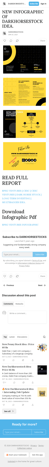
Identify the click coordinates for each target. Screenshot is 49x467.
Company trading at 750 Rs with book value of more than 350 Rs (16, 397)
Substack (12, 461)
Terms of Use (37, 260)
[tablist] (13, 303)
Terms (41, 445)
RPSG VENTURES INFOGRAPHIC (20, 224)
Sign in (43, 4)
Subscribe (34, 4)
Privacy (34, 445)
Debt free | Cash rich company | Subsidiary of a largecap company (17, 352)
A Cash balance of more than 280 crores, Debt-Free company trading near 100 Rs (18, 374)
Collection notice (24, 448)
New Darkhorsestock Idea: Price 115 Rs (16, 368)
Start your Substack (18, 455)
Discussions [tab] (22, 337)
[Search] (44, 337)
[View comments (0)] (11, 40)
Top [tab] (5, 337)
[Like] (4, 40)
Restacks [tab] (19, 304)
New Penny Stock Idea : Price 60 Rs (18, 346)
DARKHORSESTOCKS (15, 32)
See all (7, 411)
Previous (10, 285)
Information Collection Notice (29, 263)
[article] (24, 352)
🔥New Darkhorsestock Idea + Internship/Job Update (18, 391)
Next (40, 285)
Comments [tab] (8, 304)
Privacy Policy (24, 266)
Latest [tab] (12, 337)
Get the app (37, 455)
